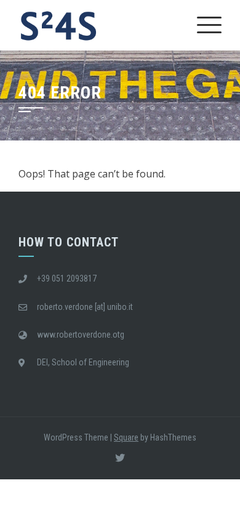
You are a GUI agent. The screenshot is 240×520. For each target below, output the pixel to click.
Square (126, 437)
